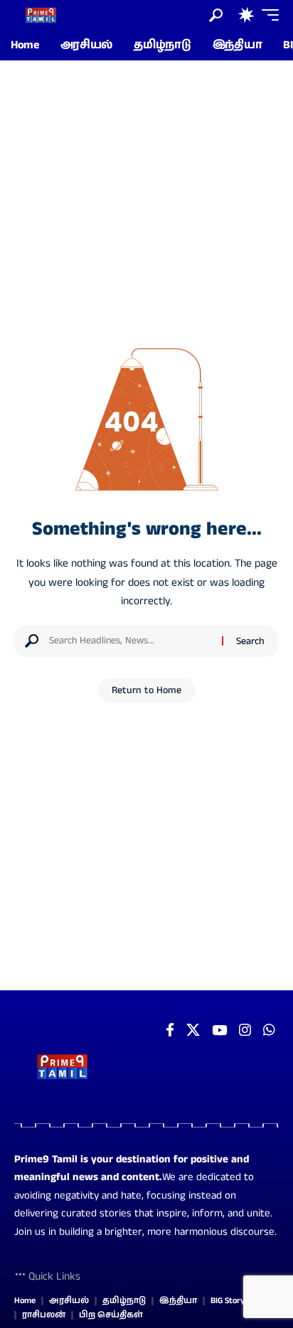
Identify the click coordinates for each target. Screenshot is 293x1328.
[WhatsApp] (269, 1030)
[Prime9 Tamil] (41, 14)
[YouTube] (219, 1030)
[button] (216, 15)
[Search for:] (130, 641)
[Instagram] (245, 1030)
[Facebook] (170, 1030)
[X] (193, 1030)
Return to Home (146, 690)
